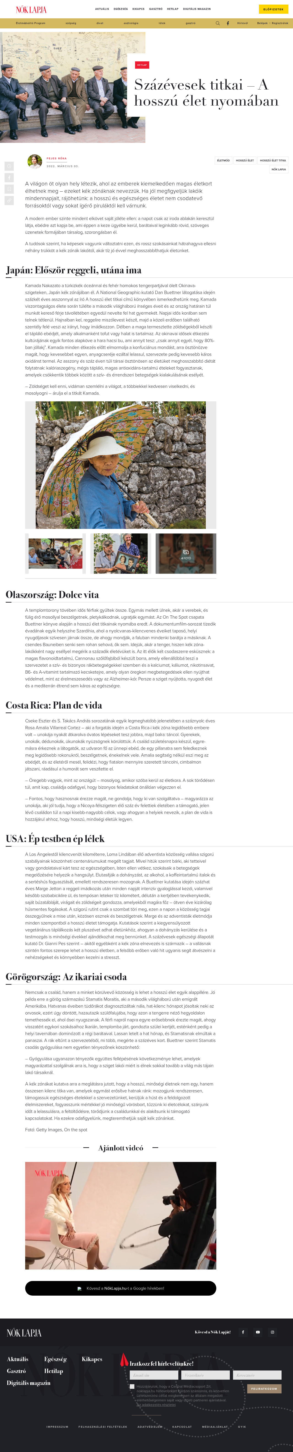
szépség (71, 23)
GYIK (242, 1426)
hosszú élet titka (273, 160)
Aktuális (102, 9)
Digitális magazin (197, 9)
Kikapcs (139, 9)
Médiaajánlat (215, 1426)
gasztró (190, 23)
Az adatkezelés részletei (156, 1405)
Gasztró (155, 9)
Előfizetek (273, 9)
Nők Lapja (31, 9)
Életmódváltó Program (30, 23)
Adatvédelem (150, 1426)
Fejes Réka (57, 158)
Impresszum (57, 1426)
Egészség (121, 9)
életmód (223, 160)
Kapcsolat (182, 1426)
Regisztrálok (280, 23)
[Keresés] (218, 23)
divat (100, 23)
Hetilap (173, 9)
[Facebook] (228, 23)
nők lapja (279, 169)
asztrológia (131, 23)
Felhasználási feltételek (103, 1426)
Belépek (262, 23)
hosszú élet (245, 160)
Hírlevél (242, 23)
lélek (162, 23)
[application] (120, 1216)
